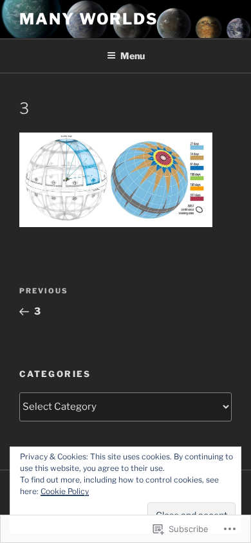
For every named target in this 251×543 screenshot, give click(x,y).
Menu (132, 55)
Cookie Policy (65, 491)
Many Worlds (88, 19)
